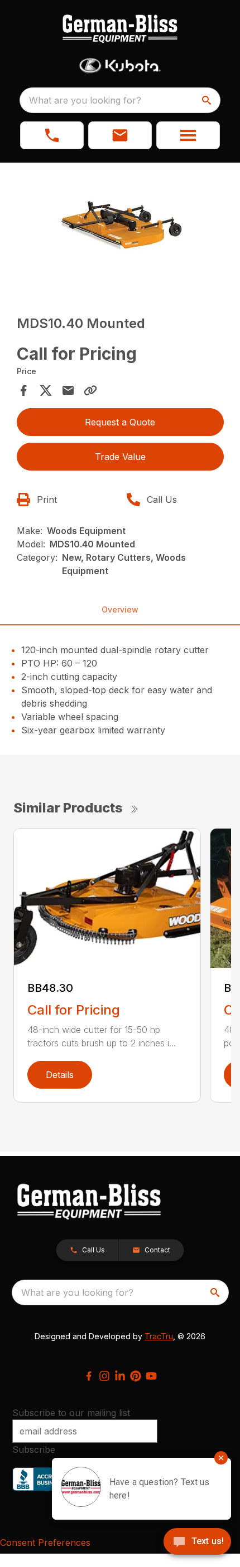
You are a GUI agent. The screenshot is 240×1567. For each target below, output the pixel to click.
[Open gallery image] (120, 229)
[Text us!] (197, 1542)
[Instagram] (104, 1376)
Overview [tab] (120, 609)
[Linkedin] (120, 1376)
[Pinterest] (135, 1376)
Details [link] (60, 1074)
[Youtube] (151, 1376)
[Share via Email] (68, 390)
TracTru (159, 1336)
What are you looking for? (85, 100)
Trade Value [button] (120, 456)
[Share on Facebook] (23, 390)
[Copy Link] (90, 390)
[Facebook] (88, 1376)
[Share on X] (45, 390)
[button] (52, 135)
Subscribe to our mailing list (71, 1412)
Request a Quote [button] (120, 422)
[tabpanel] (120, 231)
